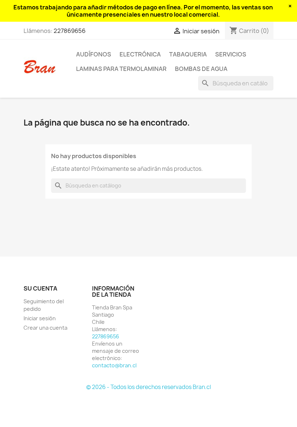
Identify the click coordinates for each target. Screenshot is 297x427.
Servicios (230, 54)
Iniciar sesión (40, 318)
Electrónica (140, 54)
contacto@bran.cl (114, 365)
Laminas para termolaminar (121, 69)
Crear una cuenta (45, 327)
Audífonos (93, 54)
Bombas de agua (201, 69)
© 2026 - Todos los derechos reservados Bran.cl (148, 387)
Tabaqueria (188, 54)
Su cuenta (40, 288)
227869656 (69, 31)
